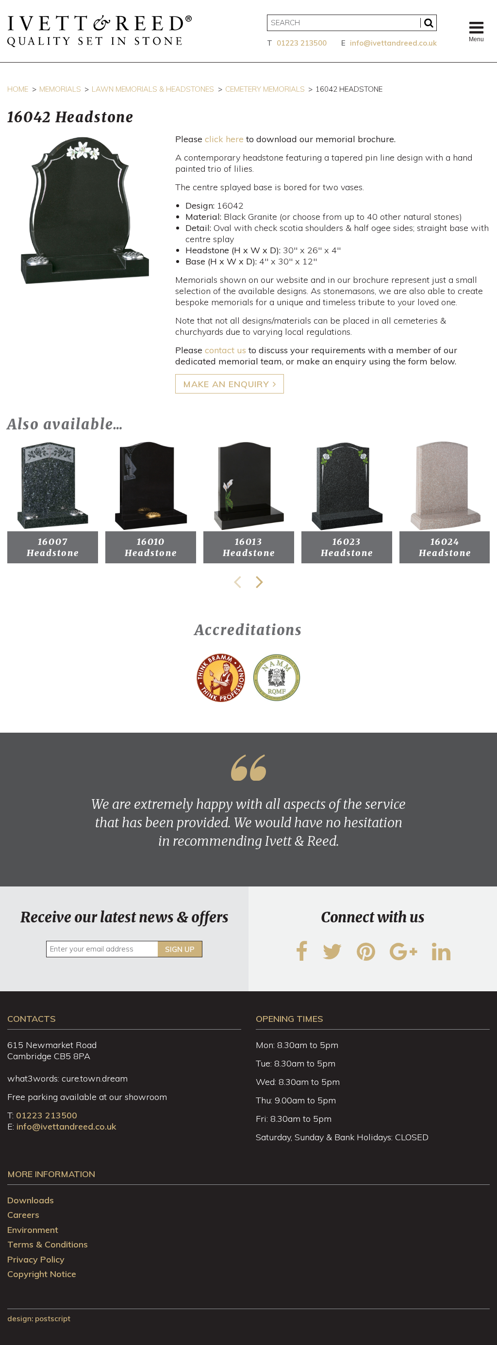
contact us (225, 350)
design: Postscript (38, 1318)
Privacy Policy (36, 1259)
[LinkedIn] (441, 957)
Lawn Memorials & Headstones (153, 89)
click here (224, 139)
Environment (32, 1229)
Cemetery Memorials (265, 89)
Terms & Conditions (47, 1244)
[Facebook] (302, 957)
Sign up (180, 949)
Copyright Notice (41, 1273)
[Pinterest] (366, 957)
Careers (23, 1214)
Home (17, 89)
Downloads (30, 1200)
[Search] (428, 23)
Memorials (60, 89)
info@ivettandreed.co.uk (393, 43)
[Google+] (403, 957)
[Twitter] (332, 957)
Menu (476, 39)
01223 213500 (302, 43)
